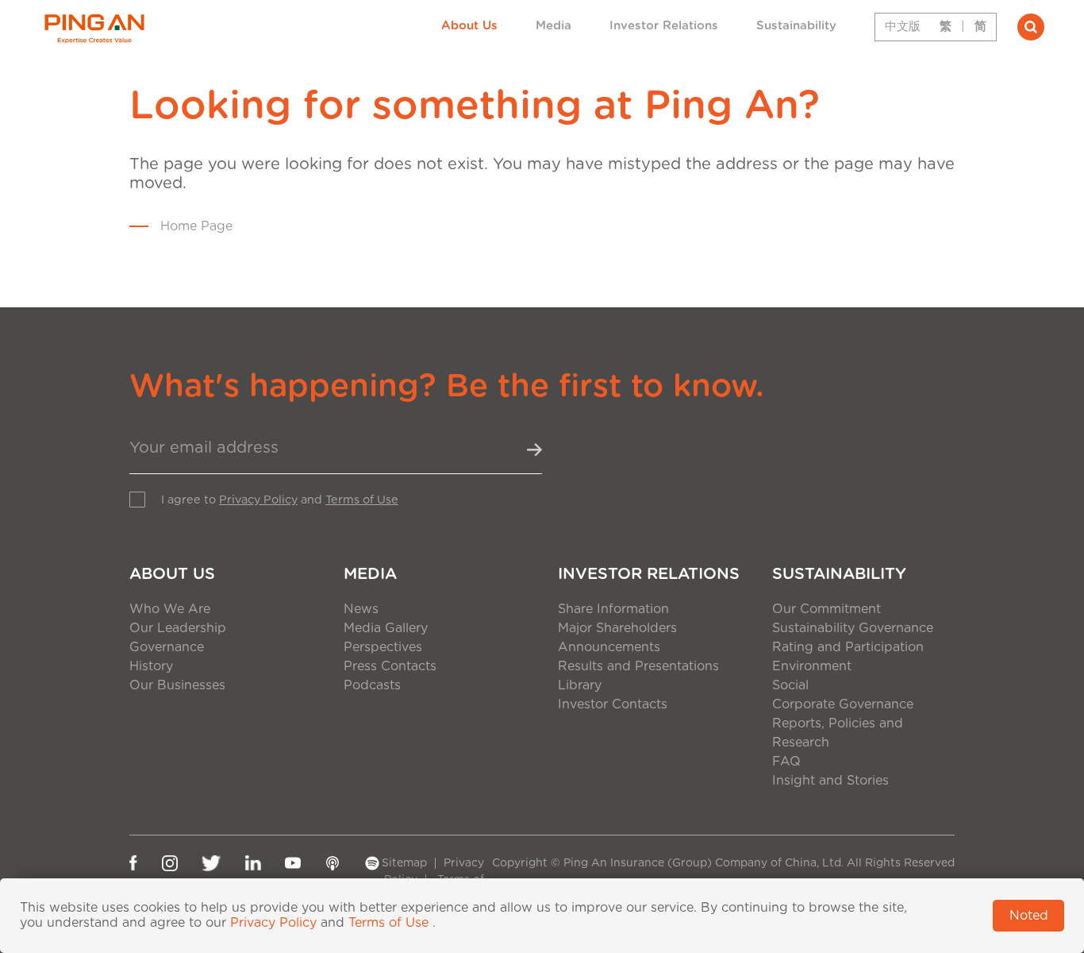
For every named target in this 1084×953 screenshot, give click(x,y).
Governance (166, 647)
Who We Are (169, 609)
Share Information (613, 609)
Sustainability (796, 26)
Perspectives (383, 647)
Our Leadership (177, 628)
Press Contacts (390, 666)
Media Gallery (386, 628)
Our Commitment (826, 609)
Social (790, 685)
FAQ (786, 761)
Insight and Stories (830, 780)
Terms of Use (361, 500)
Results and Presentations (638, 666)
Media (553, 26)
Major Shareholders (617, 628)
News (361, 609)
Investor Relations (663, 26)
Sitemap (404, 863)
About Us (469, 26)
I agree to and (279, 500)
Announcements (609, 647)
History (151, 666)
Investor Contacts (612, 704)
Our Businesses (177, 685)
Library (580, 685)
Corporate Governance (842, 704)
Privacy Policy (258, 500)
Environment (811, 666)
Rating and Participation (848, 647)
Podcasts (372, 685)
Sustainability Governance (852, 628)
